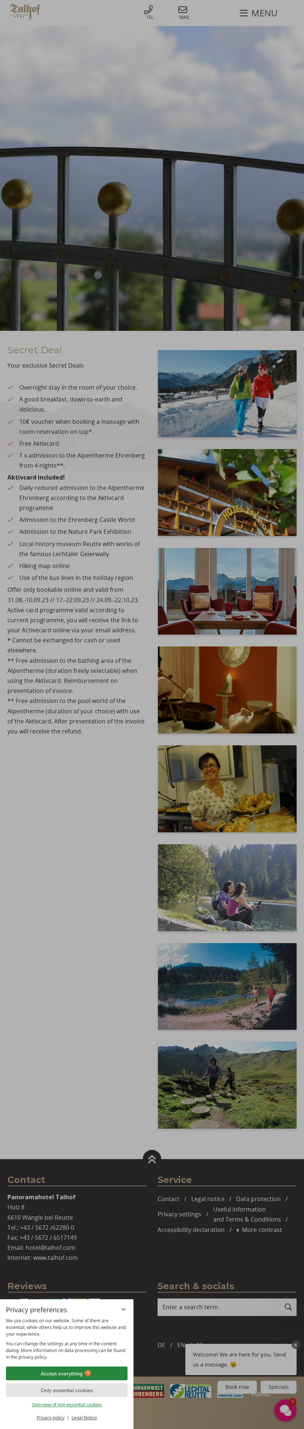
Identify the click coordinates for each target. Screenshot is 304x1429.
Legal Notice (84, 1418)
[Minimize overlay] (123, 1309)
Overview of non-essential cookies (67, 1404)
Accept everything (62, 1374)
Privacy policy (51, 1418)
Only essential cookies (67, 1390)
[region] (67, 1339)
